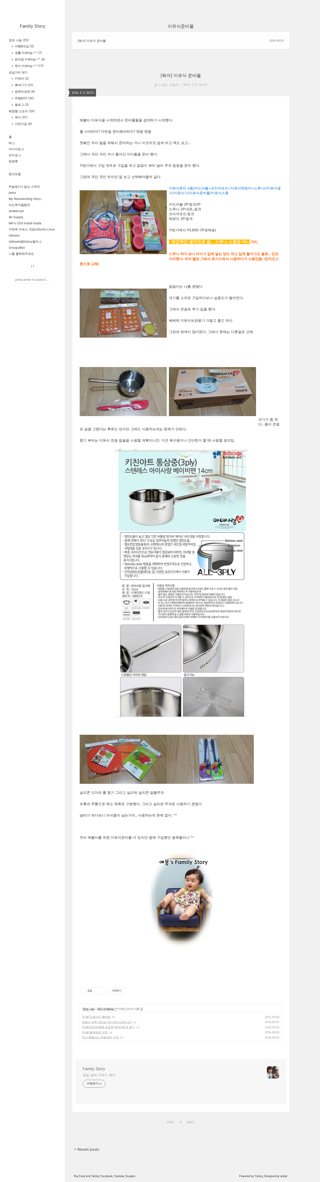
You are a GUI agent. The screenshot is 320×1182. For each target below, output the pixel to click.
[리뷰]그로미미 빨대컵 (96, 1017)
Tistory (258, 1176)
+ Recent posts (86, 1149)
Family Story (32, 26)
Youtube (119, 1176)
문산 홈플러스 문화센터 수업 (100, 1037)
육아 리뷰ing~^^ (29, 66)
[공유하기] (96, 991)
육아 (20, 117)
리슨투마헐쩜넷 (19, 205)
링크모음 (15, 174)
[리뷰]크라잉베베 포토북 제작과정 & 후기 (108, 1027)
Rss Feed (79, 1176)
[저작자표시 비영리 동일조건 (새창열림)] (131, 991)
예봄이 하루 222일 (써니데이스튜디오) (107, 1022)
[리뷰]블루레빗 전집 (95, 1032)
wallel (283, 1176)
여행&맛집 (24, 46)
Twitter (95, 1176)
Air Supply (16, 217)
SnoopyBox (17, 247)
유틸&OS (24, 98)
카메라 (21, 78)
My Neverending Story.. (26, 199)
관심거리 (18, 72)
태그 (12, 143)
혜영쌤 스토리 (22, 111)
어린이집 (23, 124)
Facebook (107, 1176)
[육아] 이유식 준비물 (91, 41)
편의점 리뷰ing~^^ (29, 59)
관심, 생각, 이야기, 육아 (99, 1075)
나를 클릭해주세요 (21, 253)
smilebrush (16, 211)
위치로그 (15, 155)
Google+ (130, 1176)
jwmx (12, 192)
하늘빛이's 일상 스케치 (24, 186)
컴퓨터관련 (24, 91)
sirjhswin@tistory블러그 (25, 241)
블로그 (21, 104)
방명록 (13, 161)
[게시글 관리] (101, 991)
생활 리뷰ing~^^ (28, 52)
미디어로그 (16, 149)
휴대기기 (23, 85)
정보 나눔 (19, 40)
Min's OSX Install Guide (25, 223)
